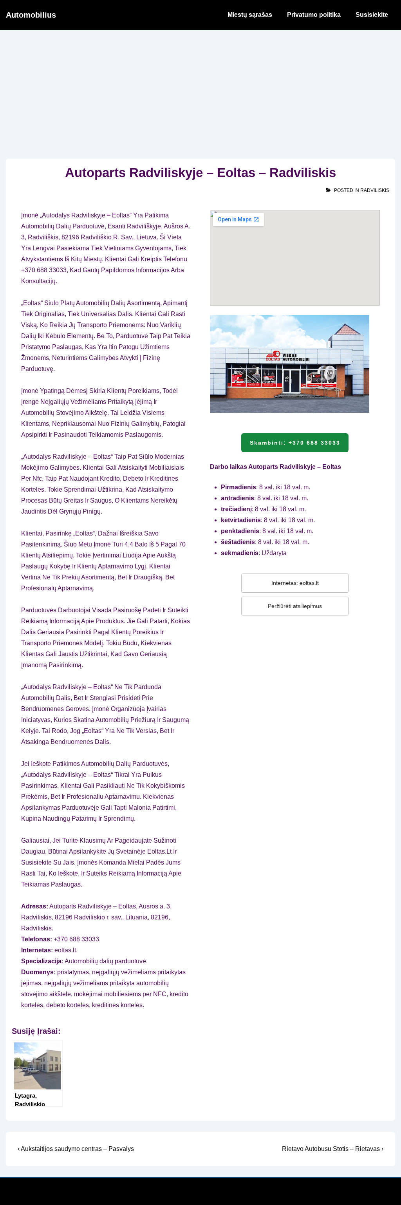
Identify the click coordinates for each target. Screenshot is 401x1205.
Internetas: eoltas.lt (295, 583)
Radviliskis (374, 190)
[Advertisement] (200, 89)
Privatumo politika (314, 14)
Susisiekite (372, 14)
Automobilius (31, 15)
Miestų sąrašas (250, 14)
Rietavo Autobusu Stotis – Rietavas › (332, 1148)
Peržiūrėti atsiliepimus (295, 606)
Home (204, 14)
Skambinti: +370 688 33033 (295, 443)
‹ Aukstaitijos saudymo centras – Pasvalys (76, 1148)
